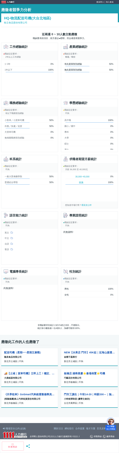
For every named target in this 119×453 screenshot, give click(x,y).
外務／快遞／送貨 (13, 126)
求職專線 (98, 436)
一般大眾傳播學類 (13, 176)
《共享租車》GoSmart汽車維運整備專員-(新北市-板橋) (29, 394)
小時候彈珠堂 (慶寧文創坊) (77, 399)
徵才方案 (90, 428)
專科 (66, 132)
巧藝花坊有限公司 (72, 378)
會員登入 (100, 2)
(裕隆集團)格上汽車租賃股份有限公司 (22, 399)
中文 (7, 238)
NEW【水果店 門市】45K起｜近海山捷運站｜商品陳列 (89, 352)
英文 (7, 232)
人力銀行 (6, 2)
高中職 (67, 120)
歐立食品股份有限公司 (15, 22)
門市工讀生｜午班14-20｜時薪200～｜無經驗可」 (89, 394)
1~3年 (7, 64)
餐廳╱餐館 (70, 57)
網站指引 (69, 428)
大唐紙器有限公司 (13, 378)
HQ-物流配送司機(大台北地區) (27, 18)
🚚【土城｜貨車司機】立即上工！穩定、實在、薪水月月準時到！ (29, 373)
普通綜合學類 (11, 182)
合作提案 (80, 428)
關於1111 (58, 428)
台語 (7, 244)
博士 (66, 149)
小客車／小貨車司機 (14, 120)
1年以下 (8, 70)
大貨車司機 (10, 132)
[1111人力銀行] (15, 434)
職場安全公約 (16, 428)
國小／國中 (69, 126)
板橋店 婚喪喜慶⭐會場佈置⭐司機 (84, 373)
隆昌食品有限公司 (13, 357)
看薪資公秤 (86, 205)
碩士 (66, 143)
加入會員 (109, 2)
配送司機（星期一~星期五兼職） (23, 352)
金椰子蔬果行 (70, 357)
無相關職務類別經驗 (14, 137)
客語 (7, 249)
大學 (66, 137)
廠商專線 (110, 436)
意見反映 (101, 428)
